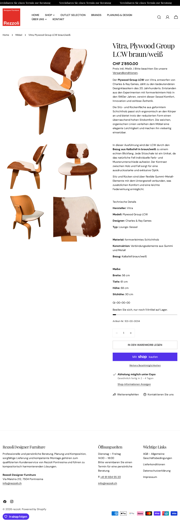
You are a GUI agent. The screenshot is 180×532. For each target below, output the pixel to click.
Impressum (150, 477)
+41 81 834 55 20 (110, 477)
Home (6, 34)
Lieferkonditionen (154, 464)
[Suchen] (159, 17)
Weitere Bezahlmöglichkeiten (145, 365)
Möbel (18, 34)
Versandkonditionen (125, 73)
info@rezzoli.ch (12, 483)
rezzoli (17, 509)
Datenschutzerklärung (157, 470)
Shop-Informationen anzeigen (134, 384)
